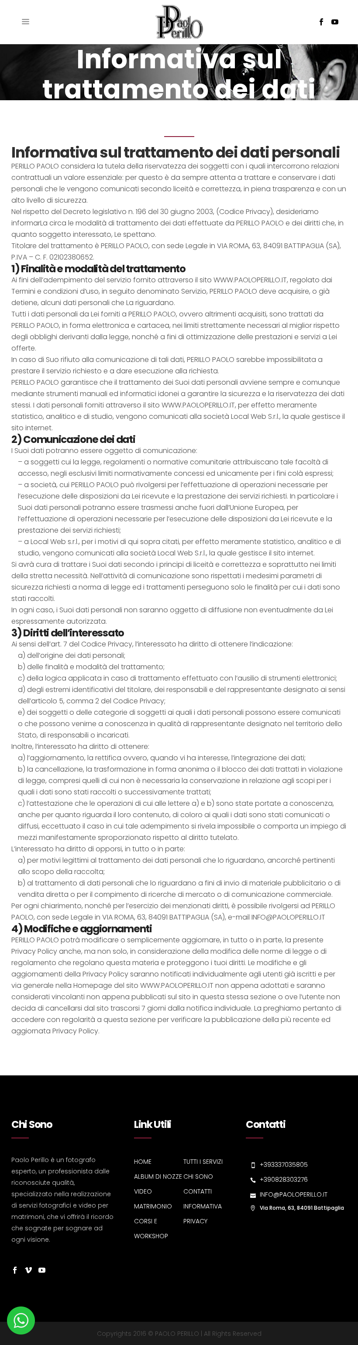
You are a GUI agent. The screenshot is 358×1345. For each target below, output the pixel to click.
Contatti (197, 1191)
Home (142, 1161)
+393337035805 (284, 1164)
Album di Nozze (158, 1176)
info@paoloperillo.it (293, 1194)
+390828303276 (284, 1179)
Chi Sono (198, 1176)
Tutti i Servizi (203, 1161)
